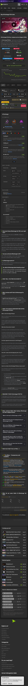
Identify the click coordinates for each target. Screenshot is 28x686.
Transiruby (14, 580)
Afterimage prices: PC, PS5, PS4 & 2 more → (18, 79)
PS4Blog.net (5, 143)
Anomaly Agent (14, 582)
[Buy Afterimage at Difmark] (4, 104)
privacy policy (15, 680)
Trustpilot (18, 477)
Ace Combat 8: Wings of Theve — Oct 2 (14, 542)
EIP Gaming (5, 147)
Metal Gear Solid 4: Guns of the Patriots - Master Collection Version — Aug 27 (14, 532)
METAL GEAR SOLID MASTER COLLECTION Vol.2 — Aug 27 (14, 534)
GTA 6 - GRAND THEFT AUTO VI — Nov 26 (14, 550)
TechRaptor (5, 136)
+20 (14, 161)
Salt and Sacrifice (14, 572)
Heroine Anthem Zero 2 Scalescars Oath (14, 569)
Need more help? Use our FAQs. (10, 448)
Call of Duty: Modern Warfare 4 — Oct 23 (14, 547)
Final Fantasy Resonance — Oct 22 (14, 545)
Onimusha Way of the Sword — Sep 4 (14, 537)
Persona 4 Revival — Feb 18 (14, 555)
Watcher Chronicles (14, 567)
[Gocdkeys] (4, 4)
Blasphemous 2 (14, 564)
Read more (9, 140)
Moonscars (14, 577)
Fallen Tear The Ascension (14, 574)
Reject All (10, 683)
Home (2, 10)
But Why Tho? (6, 154)
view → (23, 127)
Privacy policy (4, 685)
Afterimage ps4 (10, 10)
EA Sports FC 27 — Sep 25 (14, 540)
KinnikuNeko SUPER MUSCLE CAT (14, 585)
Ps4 (4, 10)
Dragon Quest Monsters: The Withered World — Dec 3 (14, 553)
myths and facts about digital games (11, 471)
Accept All (5, 683)
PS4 (8, 37)
